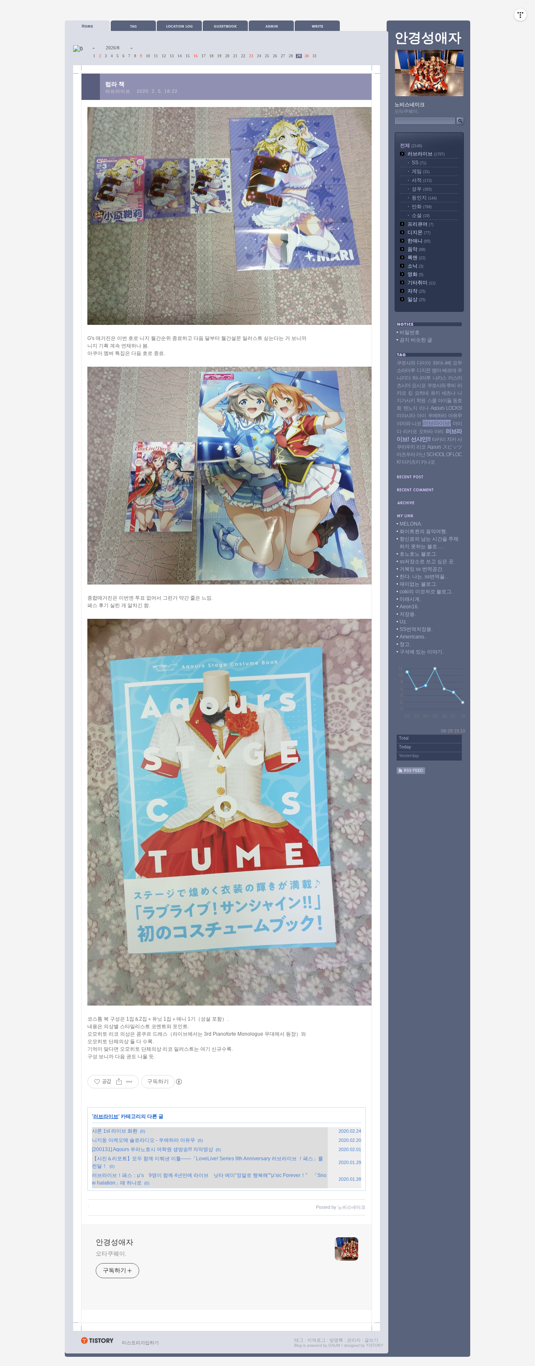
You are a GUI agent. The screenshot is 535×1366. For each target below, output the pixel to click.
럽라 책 (115, 84)
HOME (87, 25)
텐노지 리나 (415, 408)
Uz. (403, 622)
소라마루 (406, 370)
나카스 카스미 (447, 378)
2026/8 (113, 47)
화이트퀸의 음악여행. (423, 531)
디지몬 (419, 232)
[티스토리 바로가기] (97, 1342)
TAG (133, 25)
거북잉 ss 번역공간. (421, 569)
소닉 (415, 266)
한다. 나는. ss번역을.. (423, 577)
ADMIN (271, 25)
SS (419, 163)
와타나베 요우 (447, 363)
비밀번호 (410, 332)
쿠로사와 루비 (441, 385)
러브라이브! (437, 423)
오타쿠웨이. (111, 1253)
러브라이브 (117, 91)
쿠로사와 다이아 (414, 363)
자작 (416, 291)
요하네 (421, 393)
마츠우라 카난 (411, 454)
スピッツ (452, 447)
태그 (298, 1340)
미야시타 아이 (411, 416)
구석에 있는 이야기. (421, 652)
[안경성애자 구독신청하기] (411, 772)
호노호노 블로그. (418, 554)
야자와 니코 (409, 423)
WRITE (317, 25)
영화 (415, 274)
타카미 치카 (444, 439)
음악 (416, 249)
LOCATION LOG (179, 25)
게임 (421, 171)
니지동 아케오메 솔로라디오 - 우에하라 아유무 (143, 1140)
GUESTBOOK (225, 25)
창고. (405, 644)
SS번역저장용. (416, 629)
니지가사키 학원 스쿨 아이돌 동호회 (429, 400)
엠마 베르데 (444, 370)
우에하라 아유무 (445, 416)
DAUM (334, 1345)
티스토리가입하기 (140, 1342)
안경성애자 (114, 1242)
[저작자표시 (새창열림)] (178, 1081)
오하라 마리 (431, 431)
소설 (421, 215)
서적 (422, 180)
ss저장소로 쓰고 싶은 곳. (427, 561)
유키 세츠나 (443, 393)
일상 (416, 299)
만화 (422, 206)
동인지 (424, 198)
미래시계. (410, 599)
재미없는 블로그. (418, 584)
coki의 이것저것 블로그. (426, 592)
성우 (422, 189)
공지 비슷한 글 (416, 340)
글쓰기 (371, 1340)
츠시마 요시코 (411, 385)
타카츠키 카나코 (418, 462)
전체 (411, 145)
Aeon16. (409, 607)
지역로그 (316, 1340)
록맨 (416, 257)
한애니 (419, 241)
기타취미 (422, 283)
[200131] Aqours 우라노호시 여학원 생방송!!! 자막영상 (152, 1149)
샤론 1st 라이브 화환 (115, 1131)
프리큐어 (420, 224)
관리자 (354, 1340)
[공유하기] (119, 1081)
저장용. (408, 614)
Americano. (412, 637)
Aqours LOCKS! (446, 408)
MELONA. (411, 524)
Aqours (434, 447)
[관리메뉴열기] (520, 14)
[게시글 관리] (129, 1081)
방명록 (336, 1340)
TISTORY (374, 1345)
